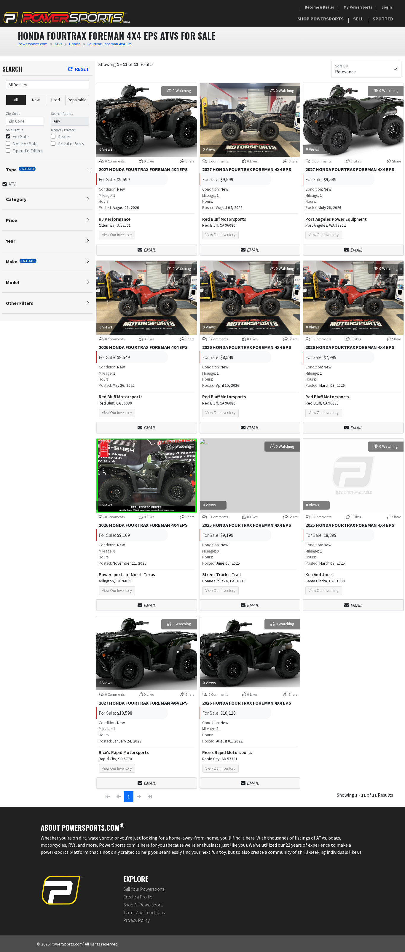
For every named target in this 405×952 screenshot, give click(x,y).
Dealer (64, 136)
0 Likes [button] (149, 161)
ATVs (58, 43)
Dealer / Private (63, 130)
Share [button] (189, 161)
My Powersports (358, 7)
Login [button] (387, 7)
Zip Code (13, 113)
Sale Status (14, 130)
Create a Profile (137, 897)
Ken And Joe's (319, 574)
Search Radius (62, 113)
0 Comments (114, 161)
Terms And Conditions (144, 912)
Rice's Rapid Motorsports (124, 752)
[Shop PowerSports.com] (67, 18)
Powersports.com (32, 43)
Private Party (71, 143)
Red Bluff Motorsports (224, 219)
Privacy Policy (136, 920)
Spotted (383, 19)
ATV (12, 184)
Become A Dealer (319, 7)
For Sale (20, 136)
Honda (74, 43)
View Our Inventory (117, 234)
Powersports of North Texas (127, 574)
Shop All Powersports (143, 905)
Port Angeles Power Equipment (336, 219)
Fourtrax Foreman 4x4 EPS (110, 43)
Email (149, 250)
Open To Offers (27, 151)
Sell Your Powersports (143, 889)
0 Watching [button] (182, 90)
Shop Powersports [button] (320, 19)
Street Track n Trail (221, 574)
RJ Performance (114, 219)
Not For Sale (25, 143)
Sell (358, 19)
